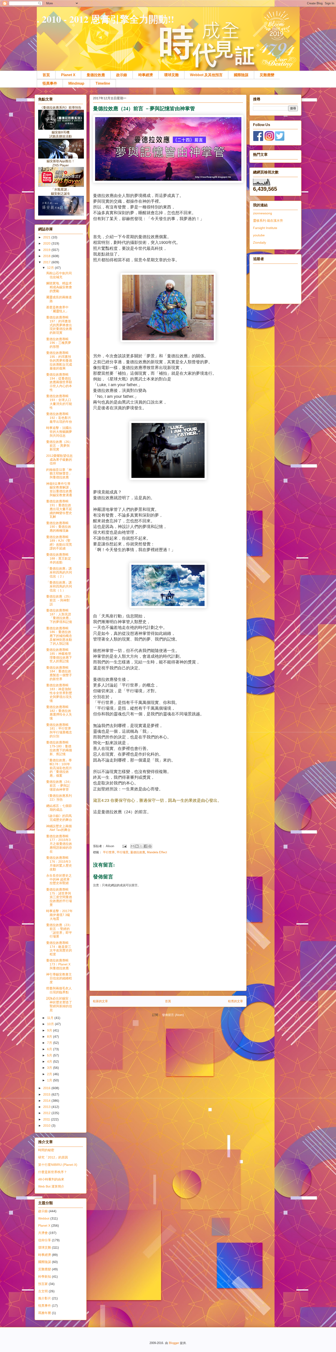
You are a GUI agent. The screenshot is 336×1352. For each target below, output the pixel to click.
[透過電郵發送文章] (124, 846)
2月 (50, 1074)
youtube (259, 235)
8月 (50, 1036)
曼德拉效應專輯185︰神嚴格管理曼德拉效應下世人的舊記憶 (59, 655)
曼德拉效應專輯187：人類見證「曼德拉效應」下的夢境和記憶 (59, 616)
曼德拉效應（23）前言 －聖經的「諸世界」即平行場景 (59, 930)
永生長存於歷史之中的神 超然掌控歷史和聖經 (59, 879)
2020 (47, 243)
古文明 (43, 1291)
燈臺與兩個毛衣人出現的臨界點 (59, 990)
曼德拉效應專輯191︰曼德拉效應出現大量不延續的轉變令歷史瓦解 (59, 508)
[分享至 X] (141, 846)
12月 (51, 267)
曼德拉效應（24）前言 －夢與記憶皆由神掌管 (59, 785)
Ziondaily (259, 242)
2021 (47, 237)
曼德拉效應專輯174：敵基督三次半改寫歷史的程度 (59, 948)
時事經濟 (145, 75)
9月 (50, 1030)
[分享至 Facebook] (145, 846)
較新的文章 (100, 1001)
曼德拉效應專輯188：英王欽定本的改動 (58, 558)
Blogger (174, 1343)
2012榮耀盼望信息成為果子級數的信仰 (59, 459)
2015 (47, 1094)
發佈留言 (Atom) (173, 1015)
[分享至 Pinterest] (150, 846)
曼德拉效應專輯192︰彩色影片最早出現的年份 (59, 417)
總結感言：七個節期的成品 (59, 807)
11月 (50, 1018)
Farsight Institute (265, 228)
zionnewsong (262, 213)
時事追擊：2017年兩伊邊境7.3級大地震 (59, 915)
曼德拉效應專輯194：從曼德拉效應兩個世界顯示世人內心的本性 (59, 382)
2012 (47, 1113)
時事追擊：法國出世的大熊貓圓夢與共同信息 (59, 431)
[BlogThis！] (137, 846)
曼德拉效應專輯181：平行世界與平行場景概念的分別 (59, 730)
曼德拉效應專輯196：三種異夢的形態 (58, 343)
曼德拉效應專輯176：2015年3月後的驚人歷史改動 (59, 863)
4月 (50, 1061)
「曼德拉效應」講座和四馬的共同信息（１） (59, 586)
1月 (50, 1080)
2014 (47, 1100)
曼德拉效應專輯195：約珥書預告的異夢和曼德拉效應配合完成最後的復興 (59, 360)
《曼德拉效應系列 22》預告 (59, 797)
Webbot (43, 1218)
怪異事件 (50, 83)
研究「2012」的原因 (53, 1157)
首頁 (46, 75)
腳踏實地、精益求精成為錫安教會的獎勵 (59, 287)
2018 (47, 256)
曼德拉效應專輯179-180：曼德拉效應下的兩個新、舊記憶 (59, 748)
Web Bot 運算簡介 (51, 1186)
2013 (47, 1107)
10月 (51, 1024)
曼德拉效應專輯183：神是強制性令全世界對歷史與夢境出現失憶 (59, 692)
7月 (50, 1043)
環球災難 (171, 75)
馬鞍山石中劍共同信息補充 (59, 275)
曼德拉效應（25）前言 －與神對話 (59, 600)
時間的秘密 (46, 1150)
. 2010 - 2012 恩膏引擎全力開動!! (105, 19)
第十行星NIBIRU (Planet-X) (57, 1164)
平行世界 (109, 852)
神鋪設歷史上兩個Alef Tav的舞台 (59, 828)
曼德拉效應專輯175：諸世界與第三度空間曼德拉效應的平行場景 (59, 897)
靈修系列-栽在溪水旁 (268, 220)
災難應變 (267, 75)
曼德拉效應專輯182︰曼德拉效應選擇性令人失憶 (59, 712)
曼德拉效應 (96, 75)
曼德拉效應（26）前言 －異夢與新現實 (59, 445)
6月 (50, 1049)
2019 (47, 250)
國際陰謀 (241, 75)
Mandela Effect (157, 852)
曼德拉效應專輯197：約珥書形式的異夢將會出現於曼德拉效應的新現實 (59, 324)
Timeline (103, 83)
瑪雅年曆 (44, 1313)
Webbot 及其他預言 (206, 75)
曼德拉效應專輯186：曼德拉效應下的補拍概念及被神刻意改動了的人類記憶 (59, 635)
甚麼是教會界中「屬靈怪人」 (57, 309)
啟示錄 (121, 75)
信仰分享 (44, 1240)
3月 (50, 1067)
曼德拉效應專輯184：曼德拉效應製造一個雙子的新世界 (59, 673)
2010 (47, 1125)
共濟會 (43, 1233)
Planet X (68, 75)
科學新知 (44, 1276)
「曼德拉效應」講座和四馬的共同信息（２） (59, 572)
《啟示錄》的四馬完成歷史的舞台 (59, 817)
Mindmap (76, 83)
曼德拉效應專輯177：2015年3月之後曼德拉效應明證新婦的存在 (59, 843)
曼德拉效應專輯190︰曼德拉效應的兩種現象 (58, 527)
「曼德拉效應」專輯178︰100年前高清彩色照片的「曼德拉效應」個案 (59, 767)
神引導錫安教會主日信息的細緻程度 (59, 978)
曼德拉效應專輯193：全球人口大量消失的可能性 (59, 401)
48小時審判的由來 (51, 1179)
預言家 (43, 1284)
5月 (50, 1055)
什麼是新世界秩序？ (52, 1172)
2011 (47, 1119)
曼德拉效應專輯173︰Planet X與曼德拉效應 (58, 964)
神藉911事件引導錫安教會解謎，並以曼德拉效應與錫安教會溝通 (59, 489)
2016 (47, 1088)
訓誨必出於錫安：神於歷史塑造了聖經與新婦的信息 (59, 1004)
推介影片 (44, 1298)
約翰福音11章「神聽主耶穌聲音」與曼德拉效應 (59, 473)
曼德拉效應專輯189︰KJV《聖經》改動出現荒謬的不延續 (59, 542)
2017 (47, 262)
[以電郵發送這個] (132, 846)
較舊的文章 (235, 1001)
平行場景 (122, 852)
